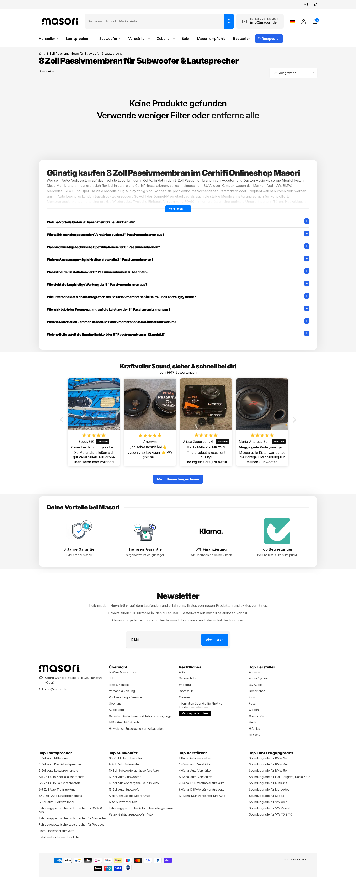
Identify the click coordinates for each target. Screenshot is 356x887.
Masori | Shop (300, 859)
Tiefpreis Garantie (145, 549)
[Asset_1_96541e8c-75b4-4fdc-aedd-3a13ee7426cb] (59, 671)
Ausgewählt (287, 73)
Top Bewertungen (277, 549)
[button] (314, 21)
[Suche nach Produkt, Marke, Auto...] (229, 21)
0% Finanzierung (211, 549)
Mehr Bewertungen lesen (178, 479)
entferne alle (235, 116)
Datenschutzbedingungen (224, 620)
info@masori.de (56, 689)
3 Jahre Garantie (78, 549)
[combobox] (159, 21)
